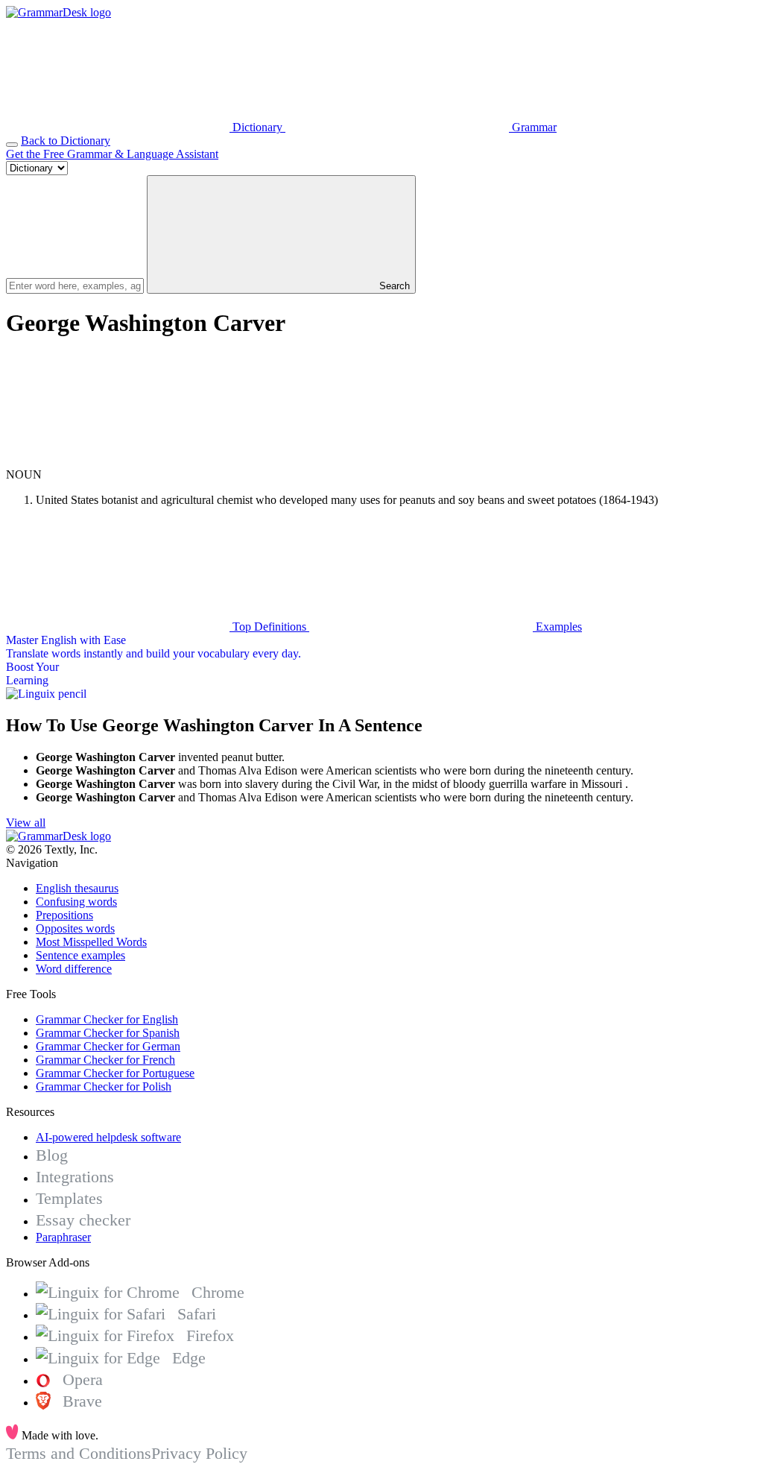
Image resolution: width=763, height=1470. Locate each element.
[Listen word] (117, 461)
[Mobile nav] (12, 144)
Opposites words (75, 928)
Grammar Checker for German (108, 1046)
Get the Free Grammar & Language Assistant (112, 154)
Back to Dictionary (65, 140)
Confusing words (76, 901)
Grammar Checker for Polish (103, 1086)
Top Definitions (269, 626)
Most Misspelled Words (91, 942)
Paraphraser (63, 1237)
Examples (557, 626)
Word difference (74, 968)
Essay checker (83, 1220)
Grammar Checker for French (105, 1059)
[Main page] (58, 12)
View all (25, 822)
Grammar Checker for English (107, 1019)
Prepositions (64, 915)
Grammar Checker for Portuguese (115, 1073)
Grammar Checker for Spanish (108, 1032)
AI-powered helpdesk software (108, 1137)
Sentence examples (80, 955)
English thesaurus (77, 888)
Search (393, 285)
